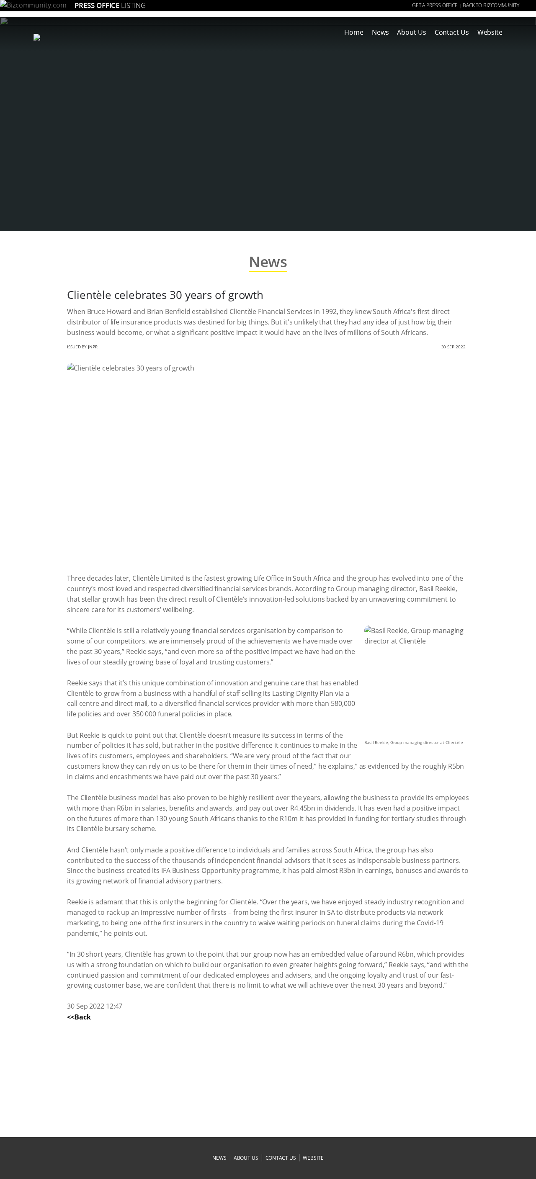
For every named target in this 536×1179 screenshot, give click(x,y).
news (219, 1157)
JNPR (93, 347)
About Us (411, 32)
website (313, 1157)
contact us (280, 1157)
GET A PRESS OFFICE (435, 5)
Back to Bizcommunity (491, 5)
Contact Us (452, 32)
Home (353, 32)
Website (489, 32)
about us (246, 1157)
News (380, 32)
